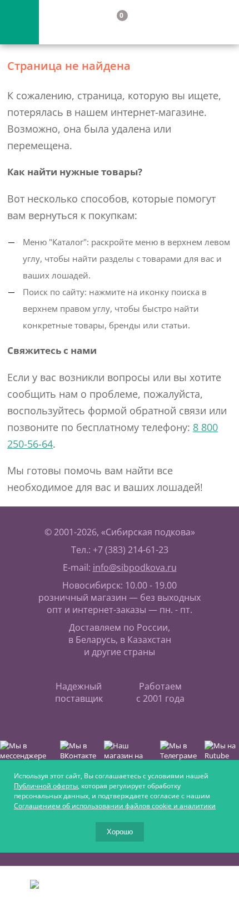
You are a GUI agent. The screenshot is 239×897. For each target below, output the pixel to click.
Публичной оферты (46, 785)
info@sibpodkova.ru (135, 567)
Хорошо (120, 832)
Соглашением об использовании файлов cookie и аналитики (115, 805)
